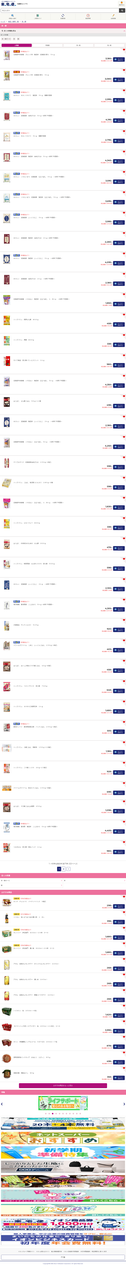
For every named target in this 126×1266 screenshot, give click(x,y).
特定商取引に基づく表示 (99, 1251)
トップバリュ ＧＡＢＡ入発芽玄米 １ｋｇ (28, 706)
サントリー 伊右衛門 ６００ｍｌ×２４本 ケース (31, 933)
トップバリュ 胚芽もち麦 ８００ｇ (26, 319)
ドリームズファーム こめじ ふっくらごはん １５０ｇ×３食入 (35, 645)
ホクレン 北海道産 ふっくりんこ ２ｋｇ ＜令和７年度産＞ (35, 584)
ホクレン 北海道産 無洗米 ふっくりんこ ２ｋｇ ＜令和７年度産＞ (38, 421)
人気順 (17, 45)
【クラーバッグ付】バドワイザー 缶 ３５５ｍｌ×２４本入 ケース (37, 1026)
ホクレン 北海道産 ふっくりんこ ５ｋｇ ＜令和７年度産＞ (35, 217)
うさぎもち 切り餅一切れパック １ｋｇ (28, 847)
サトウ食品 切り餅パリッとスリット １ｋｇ (29, 360)
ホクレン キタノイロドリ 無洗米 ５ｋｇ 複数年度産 (33, 95)
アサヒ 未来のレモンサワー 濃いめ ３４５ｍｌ (30, 979)
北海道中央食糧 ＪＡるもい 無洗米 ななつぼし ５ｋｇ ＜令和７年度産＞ (40, 381)
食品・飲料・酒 (13, 21)
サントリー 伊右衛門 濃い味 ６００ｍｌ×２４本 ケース (34, 948)
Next (124, 1104)
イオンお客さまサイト (43, 1251)
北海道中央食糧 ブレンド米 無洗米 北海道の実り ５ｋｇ (34, 54)
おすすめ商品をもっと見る (63, 1085)
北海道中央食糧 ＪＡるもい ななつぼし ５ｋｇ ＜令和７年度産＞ (37, 442)
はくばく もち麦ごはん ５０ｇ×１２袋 (27, 401)
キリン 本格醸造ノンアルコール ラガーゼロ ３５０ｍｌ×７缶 (35, 1042)
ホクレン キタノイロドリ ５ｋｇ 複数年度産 (30, 136)
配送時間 (88, 18)
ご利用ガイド (37, 18)
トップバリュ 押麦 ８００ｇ (24, 340)
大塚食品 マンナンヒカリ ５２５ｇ (26, 625)
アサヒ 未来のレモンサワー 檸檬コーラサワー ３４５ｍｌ (34, 995)
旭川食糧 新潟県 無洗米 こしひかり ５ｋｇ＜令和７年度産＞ (36, 826)
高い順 (109, 45)
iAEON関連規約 (85, 1251)
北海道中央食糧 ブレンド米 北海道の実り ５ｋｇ (31, 75)
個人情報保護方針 (56, 1251)
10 (77, 1113)
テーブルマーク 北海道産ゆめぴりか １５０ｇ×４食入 (32, 462)
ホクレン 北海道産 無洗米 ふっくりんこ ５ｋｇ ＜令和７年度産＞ (38, 258)
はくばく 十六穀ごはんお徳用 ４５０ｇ (28, 806)
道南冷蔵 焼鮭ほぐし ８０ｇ (24, 1073)
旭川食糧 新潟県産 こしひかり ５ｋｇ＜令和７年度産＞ (33, 604)
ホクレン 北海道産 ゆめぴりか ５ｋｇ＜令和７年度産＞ (33, 116)
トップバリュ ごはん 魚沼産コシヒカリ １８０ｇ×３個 (33, 482)
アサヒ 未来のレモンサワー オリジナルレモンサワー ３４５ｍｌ (36, 964)
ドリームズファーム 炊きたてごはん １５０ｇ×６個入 (32, 788)
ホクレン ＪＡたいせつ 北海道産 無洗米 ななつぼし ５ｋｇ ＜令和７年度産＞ (42, 197)
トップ (3, 21)
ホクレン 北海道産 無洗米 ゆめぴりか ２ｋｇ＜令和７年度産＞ (36, 238)
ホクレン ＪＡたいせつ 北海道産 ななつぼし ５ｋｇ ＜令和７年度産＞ (39, 177)
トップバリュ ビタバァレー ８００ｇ (27, 523)
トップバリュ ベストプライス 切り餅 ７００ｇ (30, 686)
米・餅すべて (6, 39)
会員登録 (113, 18)
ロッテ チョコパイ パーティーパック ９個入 (30, 901)
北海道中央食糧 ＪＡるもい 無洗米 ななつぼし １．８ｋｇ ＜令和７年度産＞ (42, 299)
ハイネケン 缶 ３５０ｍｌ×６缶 (25, 1010)
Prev (2, 1104)
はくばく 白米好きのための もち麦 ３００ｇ (30, 543)
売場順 (48, 45)
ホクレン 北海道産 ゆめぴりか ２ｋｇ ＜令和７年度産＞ (34, 279)
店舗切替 (62, 18)
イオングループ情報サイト (26, 1251)
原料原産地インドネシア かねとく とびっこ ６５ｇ (32, 1057)
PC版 (63, 1257)
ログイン (121, 5)
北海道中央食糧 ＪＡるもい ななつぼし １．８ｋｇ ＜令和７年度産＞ (39, 502)
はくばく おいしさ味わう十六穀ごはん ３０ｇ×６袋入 (32, 666)
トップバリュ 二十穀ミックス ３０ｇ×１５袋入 (30, 767)
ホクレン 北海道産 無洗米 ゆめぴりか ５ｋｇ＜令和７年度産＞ (36, 156)
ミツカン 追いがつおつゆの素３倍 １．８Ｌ (29, 917)
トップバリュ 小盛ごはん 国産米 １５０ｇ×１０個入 (32, 747)
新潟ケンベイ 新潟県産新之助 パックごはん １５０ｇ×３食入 (35, 727)
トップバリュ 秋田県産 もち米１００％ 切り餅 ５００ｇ (34, 564)
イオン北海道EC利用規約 (71, 1251)
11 (80, 1113)
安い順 (78, 45)
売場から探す (12, 18)
